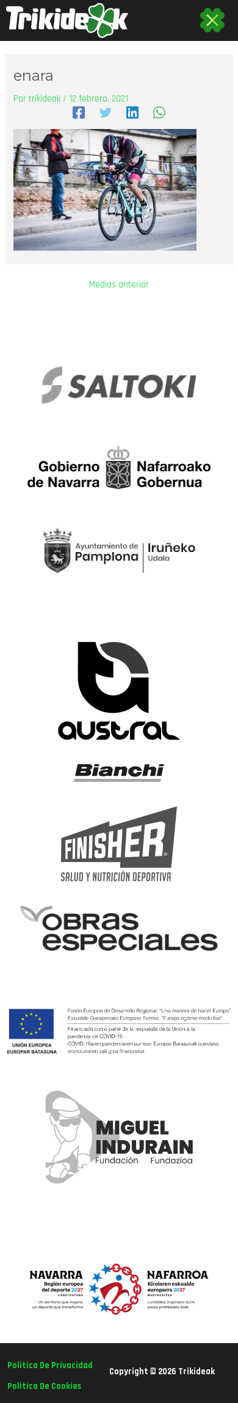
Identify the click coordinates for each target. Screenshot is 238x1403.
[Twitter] (105, 112)
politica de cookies (44, 1386)
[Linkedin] (132, 112)
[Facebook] (79, 112)
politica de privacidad (50, 1365)
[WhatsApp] (159, 112)
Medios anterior (119, 285)
